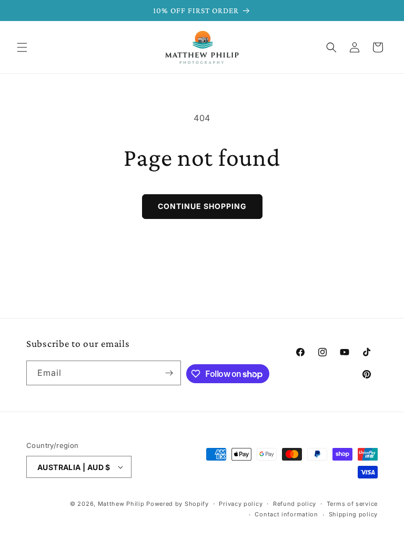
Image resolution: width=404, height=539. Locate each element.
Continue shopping (202, 206)
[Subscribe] (168, 373)
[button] (22, 47)
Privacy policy (240, 503)
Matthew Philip (121, 503)
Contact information (286, 514)
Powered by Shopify (177, 503)
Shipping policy (353, 514)
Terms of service (352, 503)
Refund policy (294, 503)
